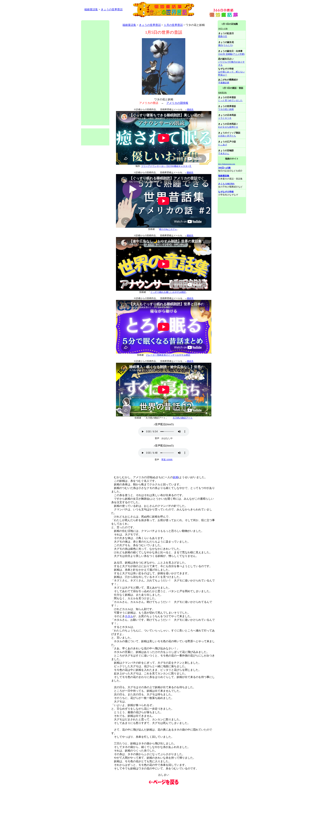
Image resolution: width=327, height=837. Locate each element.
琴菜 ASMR (167, 459)
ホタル (129, 616)
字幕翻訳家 (223, 82)
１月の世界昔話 (173, 25)
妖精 (175, 477)
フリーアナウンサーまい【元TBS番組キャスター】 (166, 166)
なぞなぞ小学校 (226, 191)
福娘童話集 (91, 9)
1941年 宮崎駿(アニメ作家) (231, 54)
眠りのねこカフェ (168, 229)
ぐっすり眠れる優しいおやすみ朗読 (168, 292)
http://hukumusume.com (226, 164)
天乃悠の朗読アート (183, 418)
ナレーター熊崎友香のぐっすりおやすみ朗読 (168, 355)
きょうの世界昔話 (112, 9)
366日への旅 (224, 167)
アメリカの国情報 (177, 102)
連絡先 (190, 109)
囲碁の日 (222, 36)
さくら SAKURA (226, 183)
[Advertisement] (143, 19)
